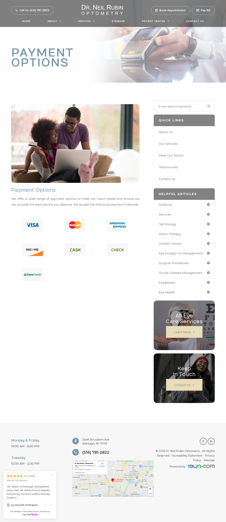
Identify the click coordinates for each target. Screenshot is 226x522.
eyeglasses (167, 282)
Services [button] (84, 21)
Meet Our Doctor (171, 155)
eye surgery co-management (181, 253)
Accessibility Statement (187, 455)
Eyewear (118, 21)
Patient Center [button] (153, 21)
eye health (167, 292)
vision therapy (170, 234)
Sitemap (209, 460)
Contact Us (195, 21)
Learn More (182, 332)
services (165, 214)
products (165, 204)
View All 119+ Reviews (17, 481)
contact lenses (170, 243)
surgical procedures (174, 263)
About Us (166, 132)
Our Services (168, 143)
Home (26, 21)
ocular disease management (180, 273)
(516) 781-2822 (95, 452)
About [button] (52, 21)
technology (167, 224)
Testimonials (168, 167)
